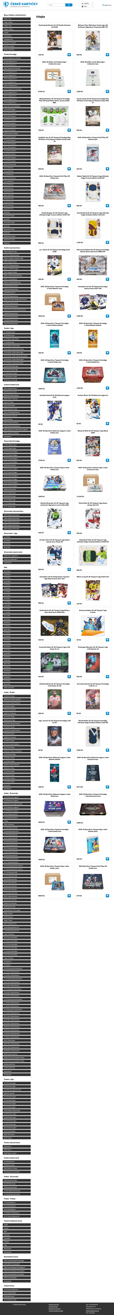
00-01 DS (7, 226)
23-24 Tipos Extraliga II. (11, 458)
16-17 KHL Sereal (9, 747)
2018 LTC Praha (9, 402)
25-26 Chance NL (9, 1161)
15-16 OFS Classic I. (10, 154)
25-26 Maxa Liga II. (9, 332)
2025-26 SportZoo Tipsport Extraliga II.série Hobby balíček (55, 324)
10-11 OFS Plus (8, 181)
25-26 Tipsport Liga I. (10, 448)
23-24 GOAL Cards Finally (12, 345)
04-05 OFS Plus (9, 202)
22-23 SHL (7, 544)
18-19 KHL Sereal (9, 734)
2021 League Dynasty (10, 388)
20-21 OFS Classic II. (10, 113)
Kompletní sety (8, 39)
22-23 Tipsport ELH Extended (13, 89)
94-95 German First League (12, 910)
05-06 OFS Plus (9, 198)
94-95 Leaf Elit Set (9, 1068)
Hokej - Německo (9, 824)
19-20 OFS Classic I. (10, 123)
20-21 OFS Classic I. (10, 116)
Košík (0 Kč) (107, 5)
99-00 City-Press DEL (10, 900)
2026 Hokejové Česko (10, 251)
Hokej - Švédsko (8, 958)
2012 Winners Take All (10, 416)
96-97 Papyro (8, 1138)
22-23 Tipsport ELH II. (10, 92)
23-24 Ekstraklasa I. (10, 1209)
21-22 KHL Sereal (9, 706)
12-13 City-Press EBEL (11, 948)
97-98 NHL (7, 660)
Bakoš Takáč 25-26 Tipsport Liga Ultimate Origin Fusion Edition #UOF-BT (93, 177)
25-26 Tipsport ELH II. (10, 61)
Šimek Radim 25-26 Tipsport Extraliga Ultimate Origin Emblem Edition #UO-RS (93, 721)
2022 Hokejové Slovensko (11, 528)
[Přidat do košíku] (69, 54)
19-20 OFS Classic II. (10, 120)
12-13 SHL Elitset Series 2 (11, 992)
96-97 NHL (7, 663)
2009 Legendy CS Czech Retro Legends (16, 429)
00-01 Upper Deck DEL (11, 896)
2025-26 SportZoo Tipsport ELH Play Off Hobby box (54, 177)
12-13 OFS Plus (8, 171)
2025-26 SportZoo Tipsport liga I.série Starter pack (92, 830)
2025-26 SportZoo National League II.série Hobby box (54, 432)
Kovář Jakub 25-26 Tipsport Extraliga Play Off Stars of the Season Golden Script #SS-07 (93, 100)
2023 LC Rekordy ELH (10, 85)
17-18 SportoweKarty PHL (11, 930)
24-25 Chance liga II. (10, 1097)
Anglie (6, 1224)
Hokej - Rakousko (9, 934)
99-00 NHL (7, 653)
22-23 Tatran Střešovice (11, 1289)
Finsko (6, 821)
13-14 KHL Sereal (9, 771)
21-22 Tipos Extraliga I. (11, 479)
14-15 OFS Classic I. (10, 161)
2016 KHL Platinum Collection (13, 751)
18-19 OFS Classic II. (10, 126)
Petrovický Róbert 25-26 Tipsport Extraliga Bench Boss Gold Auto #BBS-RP (93, 251)
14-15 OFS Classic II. (10, 157)
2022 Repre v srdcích (10, 1153)
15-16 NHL (7, 598)
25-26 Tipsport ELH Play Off (12, 58)
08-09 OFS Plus (9, 188)
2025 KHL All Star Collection (12, 699)
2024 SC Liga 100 (9, 1093)
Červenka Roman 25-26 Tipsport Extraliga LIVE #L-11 (93, 685)
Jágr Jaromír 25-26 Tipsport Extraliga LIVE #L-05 (54, 721)
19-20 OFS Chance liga (11, 366)
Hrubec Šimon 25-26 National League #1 (93, 395)
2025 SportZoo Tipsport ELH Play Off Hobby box (93, 867)
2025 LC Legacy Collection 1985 (13, 258)
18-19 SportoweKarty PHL (11, 927)
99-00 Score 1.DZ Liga (10, 380)
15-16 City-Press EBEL (11, 941)
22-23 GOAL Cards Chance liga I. (14, 363)
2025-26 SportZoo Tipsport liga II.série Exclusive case (93, 468)
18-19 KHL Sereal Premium (12, 730)
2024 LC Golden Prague (11, 268)
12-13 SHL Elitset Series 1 (11, 996)
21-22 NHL (7, 578)
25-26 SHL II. (8, 961)
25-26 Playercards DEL (11, 828)
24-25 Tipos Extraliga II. (11, 451)
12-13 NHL (7, 609)
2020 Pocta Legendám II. (11, 556)
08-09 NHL (7, 622)
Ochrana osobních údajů (56, 1311)
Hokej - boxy (7, 19)
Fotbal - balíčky (8, 29)
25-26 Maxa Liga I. (9, 335)
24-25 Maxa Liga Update (11, 339)
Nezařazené (7, 436)
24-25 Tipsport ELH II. (10, 72)
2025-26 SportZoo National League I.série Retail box (54, 795)
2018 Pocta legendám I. (11, 559)
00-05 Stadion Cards (10, 1300)
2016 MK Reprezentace (11, 320)
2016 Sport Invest (9, 1296)
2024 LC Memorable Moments (13, 275)
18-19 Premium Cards (10, 373)
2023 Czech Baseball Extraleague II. (14, 1267)
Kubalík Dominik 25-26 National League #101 (54, 396)
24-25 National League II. (11, 807)
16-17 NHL (7, 595)
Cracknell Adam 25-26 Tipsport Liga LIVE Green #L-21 (54, 648)
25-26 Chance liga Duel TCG (12, 1090)
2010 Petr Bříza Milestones (12, 426)
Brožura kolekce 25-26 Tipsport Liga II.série (93, 611)
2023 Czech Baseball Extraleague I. (14, 1271)
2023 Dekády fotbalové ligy (12, 1110)
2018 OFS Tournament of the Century (15, 310)
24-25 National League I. (11, 811)
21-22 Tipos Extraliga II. (11, 475)
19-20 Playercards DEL (11, 852)
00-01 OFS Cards (9, 222)
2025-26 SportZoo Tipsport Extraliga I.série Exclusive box (93, 795)
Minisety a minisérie (10, 43)
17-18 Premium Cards (10, 376)
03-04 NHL (7, 639)
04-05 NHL (7, 636)
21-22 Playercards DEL (11, 845)
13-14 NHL (7, 605)
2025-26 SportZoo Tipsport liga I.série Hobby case (54, 867)
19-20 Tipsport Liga (10, 493)
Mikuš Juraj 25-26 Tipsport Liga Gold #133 (93, 577)
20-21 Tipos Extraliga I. (11, 486)
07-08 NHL (7, 626)
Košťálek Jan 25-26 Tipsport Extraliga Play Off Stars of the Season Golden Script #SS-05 (54, 139)
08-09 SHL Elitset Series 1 (12, 1030)
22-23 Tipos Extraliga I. (11, 472)
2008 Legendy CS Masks (11, 433)
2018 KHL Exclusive (10, 737)
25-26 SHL (7, 537)
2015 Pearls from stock (10, 409)
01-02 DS (7, 219)
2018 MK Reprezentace (11, 313)
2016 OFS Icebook (9, 405)
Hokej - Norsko (8, 913)
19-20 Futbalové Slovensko (12, 1190)
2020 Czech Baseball (10, 1277)
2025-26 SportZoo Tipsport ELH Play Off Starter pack (93, 138)
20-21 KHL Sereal (9, 716)
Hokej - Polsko (8, 920)
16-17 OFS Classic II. (10, 144)
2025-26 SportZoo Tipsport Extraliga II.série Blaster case (55, 287)
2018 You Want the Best (11, 133)
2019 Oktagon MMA (10, 1293)
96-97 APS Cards (9, 1134)
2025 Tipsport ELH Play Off (12, 68)
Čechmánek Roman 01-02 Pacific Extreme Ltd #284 (55, 26)
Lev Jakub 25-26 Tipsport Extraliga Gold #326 (54, 251)
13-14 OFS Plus (8, 168)
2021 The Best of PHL (10, 924)
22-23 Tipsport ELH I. (10, 96)
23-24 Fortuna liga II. (10, 1103)
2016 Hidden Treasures (11, 398)
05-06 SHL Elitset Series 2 (12, 1050)
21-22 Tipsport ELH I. (10, 102)
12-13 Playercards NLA (11, 817)
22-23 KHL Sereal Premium (12, 703)
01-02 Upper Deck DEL (11, 893)
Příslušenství (8, 36)
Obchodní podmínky (55, 1308)
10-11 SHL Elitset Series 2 (11, 1013)
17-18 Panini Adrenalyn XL (12, 1213)
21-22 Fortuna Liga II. (10, 1121)
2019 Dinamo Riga (9, 720)
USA (5, 1245)
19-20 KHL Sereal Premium (12, 723)
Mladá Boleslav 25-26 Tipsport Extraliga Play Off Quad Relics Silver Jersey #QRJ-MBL (54, 100)
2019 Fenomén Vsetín (10, 392)
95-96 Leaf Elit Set (9, 1064)
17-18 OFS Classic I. (10, 140)
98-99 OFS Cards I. (9, 239)
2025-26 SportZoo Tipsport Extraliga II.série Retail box (93, 361)
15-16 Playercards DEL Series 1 (13, 869)
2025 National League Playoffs (13, 804)
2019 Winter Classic (10, 496)
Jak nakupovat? (53, 1306)
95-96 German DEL (10, 906)
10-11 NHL (7, 615)
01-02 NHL (7, 646)
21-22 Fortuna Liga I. (10, 1124)
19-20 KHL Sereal (9, 727)
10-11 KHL (7, 785)
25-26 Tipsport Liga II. (10, 445)
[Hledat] (68, 4)
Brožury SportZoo (9, 49)
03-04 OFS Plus (9, 205)
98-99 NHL (7, 657)
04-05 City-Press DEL (10, 886)
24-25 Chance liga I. (10, 1100)
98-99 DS (7, 243)
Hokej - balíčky (8, 22)
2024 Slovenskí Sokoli (10, 1180)
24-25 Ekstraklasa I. (10, 1202)
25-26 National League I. (11, 800)
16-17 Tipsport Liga (9, 506)
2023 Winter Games (10, 465)
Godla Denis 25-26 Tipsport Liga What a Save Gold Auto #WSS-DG (54, 611)
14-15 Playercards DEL (11, 872)
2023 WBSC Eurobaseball (12, 1264)
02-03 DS (7, 212)
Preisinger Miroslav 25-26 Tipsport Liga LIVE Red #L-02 (93, 648)
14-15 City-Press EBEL (11, 944)
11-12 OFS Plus (8, 174)
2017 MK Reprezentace (11, 316)
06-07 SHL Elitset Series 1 (12, 1047)
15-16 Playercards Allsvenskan (13, 968)
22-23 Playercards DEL (11, 841)
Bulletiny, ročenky (9, 46)
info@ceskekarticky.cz (92, 1311)
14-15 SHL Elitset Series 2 (12, 972)
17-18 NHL (7, 591)
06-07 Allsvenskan (9, 1040)
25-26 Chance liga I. (10, 1086)
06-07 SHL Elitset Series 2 (12, 1044)
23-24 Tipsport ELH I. (10, 82)
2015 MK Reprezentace (11, 323)
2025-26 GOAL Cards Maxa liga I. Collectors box (92, 63)
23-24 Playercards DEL (11, 838)
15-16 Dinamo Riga (10, 754)
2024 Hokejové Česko (10, 272)
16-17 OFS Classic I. (10, 147)
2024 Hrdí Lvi (8, 1150)
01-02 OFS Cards (9, 215)
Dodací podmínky (54, 1304)
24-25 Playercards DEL (11, 834)
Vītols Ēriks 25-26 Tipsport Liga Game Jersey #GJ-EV (93, 504)
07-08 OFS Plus (8, 191)
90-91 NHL (7, 684)
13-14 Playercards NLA (11, 814)
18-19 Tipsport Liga (9, 499)
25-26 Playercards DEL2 (11, 831)
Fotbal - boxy (8, 25)
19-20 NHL (7, 585)
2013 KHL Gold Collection (11, 764)
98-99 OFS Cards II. (10, 236)
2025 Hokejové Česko (10, 262)
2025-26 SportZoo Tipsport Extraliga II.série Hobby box (55, 361)
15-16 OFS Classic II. (10, 150)
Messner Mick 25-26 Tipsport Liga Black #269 (93, 432)
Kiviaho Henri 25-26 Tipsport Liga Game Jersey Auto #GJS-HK (54, 541)
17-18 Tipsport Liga (9, 503)
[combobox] (87, 3)
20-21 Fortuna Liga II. (10, 1127)
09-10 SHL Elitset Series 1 (12, 1023)
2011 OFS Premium (10, 178)
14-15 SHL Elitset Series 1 (11, 975)
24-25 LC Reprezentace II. (12, 255)
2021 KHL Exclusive (10, 710)
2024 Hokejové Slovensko (11, 522)
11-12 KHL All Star (9, 778)
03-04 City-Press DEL (10, 889)
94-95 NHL (7, 670)
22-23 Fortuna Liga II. (10, 1114)
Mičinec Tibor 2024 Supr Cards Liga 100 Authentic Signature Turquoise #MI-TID (93, 26)
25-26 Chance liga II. (10, 1083)
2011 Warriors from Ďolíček (12, 1172)
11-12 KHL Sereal (9, 781)
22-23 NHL (7, 574)
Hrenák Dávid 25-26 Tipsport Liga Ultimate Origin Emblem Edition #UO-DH (93, 214)
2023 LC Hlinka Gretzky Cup (12, 282)
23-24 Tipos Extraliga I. (11, 462)
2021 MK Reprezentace (11, 296)
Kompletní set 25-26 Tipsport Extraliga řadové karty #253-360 (92, 287)
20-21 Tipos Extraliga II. (11, 482)
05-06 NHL (7, 633)
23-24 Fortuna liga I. (10, 1107)
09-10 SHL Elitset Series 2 (12, 1020)
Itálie (5, 1231)
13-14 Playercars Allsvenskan (13, 989)
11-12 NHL (7, 612)
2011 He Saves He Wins (11, 422)
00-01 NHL (7, 650)
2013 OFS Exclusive (10, 164)
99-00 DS (7, 233)
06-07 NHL (7, 629)
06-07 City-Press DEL (10, 882)
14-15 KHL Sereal (9, 761)
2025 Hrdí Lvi (8, 1146)
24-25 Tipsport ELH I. (10, 75)
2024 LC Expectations (10, 279)
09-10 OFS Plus (9, 185)
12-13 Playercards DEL (11, 876)
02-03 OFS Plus (9, 209)
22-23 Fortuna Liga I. (10, 1117)
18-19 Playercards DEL (11, 855)
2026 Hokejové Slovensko (11, 515)
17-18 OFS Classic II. (10, 137)
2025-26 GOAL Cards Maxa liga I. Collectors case (54, 63)
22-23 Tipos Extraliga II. (11, 469)
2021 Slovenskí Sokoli (10, 1187)
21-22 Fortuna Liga (9, 1184)
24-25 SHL (7, 540)
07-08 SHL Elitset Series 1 (11, 1037)
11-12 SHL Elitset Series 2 (11, 1002)
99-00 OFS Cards (9, 229)
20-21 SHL (7, 547)
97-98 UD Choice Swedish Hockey (14, 1061)
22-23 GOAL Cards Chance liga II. (14, 359)
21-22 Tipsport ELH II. (10, 99)
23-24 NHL (7, 571)
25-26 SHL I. (7, 965)
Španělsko (7, 1238)
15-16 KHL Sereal (9, 758)
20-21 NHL (7, 581)
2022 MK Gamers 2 (9, 292)
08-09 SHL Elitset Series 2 (12, 1026)
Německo (7, 1235)
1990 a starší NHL (9, 687)
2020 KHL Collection (10, 713)
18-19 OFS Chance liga (11, 369)
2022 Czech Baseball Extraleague (14, 1274)
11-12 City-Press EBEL (11, 951)
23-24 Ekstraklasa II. (10, 1206)
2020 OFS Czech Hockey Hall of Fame (15, 299)
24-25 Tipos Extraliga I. (11, 455)
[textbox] (87, 3)
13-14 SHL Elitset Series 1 (11, 985)
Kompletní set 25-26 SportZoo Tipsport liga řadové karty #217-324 (54, 578)
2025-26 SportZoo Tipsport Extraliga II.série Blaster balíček (93, 324)
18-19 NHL (7, 588)
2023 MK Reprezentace (11, 286)
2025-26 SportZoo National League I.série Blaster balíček (54, 758)
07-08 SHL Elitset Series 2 (12, 1033)
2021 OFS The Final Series (12, 106)
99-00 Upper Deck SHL (11, 1054)
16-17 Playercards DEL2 (11, 862)
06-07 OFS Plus (9, 195)
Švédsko (6, 1242)
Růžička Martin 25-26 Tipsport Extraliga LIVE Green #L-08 (54, 685)
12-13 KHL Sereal (9, 775)
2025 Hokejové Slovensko (11, 518)
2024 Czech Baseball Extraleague (14, 1260)
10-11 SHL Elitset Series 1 (11, 1016)
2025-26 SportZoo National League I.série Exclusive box (93, 758)
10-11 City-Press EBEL (11, 954)
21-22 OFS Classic (9, 109)
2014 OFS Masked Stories (11, 412)
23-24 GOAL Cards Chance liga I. (14, 352)
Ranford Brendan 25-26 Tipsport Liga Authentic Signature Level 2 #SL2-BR (54, 504)
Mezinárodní (7, 1071)
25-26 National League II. (11, 797)
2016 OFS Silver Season (11, 395)
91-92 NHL (7, 681)
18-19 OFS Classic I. (10, 130)
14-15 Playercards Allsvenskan (13, 978)
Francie (6, 1228)
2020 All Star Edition (10, 489)
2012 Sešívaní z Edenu (10, 1168)
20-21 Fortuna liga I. (10, 1131)
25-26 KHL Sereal (9, 696)
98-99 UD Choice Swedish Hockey (14, 1057)
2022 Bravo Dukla (9, 1165)
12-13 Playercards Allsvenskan (13, 999)
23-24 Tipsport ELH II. (10, 78)
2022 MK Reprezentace (11, 289)
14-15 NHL (7, 602)
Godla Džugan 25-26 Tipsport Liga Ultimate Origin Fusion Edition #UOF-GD (54, 214)
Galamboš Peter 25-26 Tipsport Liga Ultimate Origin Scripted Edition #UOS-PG (93, 541)
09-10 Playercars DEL (10, 879)
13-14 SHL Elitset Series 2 (12, 982)
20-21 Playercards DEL (11, 848)
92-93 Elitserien (8, 917)
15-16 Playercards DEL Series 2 (13, 865)
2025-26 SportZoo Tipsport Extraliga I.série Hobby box (55, 830)
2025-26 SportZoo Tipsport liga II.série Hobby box (54, 468)
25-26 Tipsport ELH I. (10, 65)
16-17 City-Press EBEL (11, 937)
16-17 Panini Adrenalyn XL (12, 1216)
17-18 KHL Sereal (9, 740)
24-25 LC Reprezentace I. (11, 265)
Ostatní (6, 32)
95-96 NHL (7, 667)
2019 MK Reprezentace (11, 306)
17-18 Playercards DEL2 (11, 858)
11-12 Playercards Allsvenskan (13, 1009)
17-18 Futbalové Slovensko (12, 1194)
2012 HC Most (8, 419)
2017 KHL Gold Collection (11, 744)
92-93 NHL (7, 677)
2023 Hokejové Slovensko (11, 525)
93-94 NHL (7, 674)
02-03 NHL (7, 643)
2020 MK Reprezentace (11, 303)
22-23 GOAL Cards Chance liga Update (15, 356)
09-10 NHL (7, 619)
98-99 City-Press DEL (10, 903)
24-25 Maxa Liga (9, 342)
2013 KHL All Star (9, 768)
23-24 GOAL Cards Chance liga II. (14, 349)
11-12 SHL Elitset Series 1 (11, 1006)
